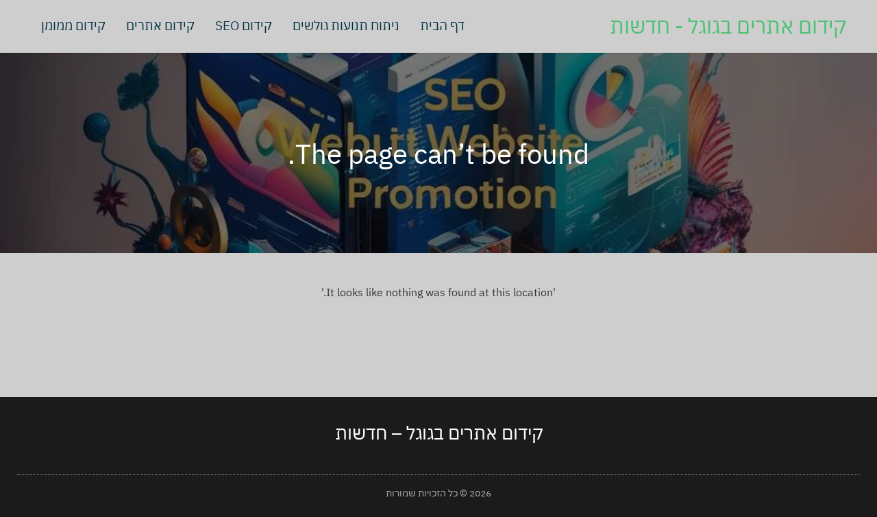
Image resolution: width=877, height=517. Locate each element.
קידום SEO (243, 25)
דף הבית (442, 25)
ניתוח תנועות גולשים (346, 25)
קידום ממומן (73, 25)
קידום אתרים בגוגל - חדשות (728, 26)
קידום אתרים (160, 25)
